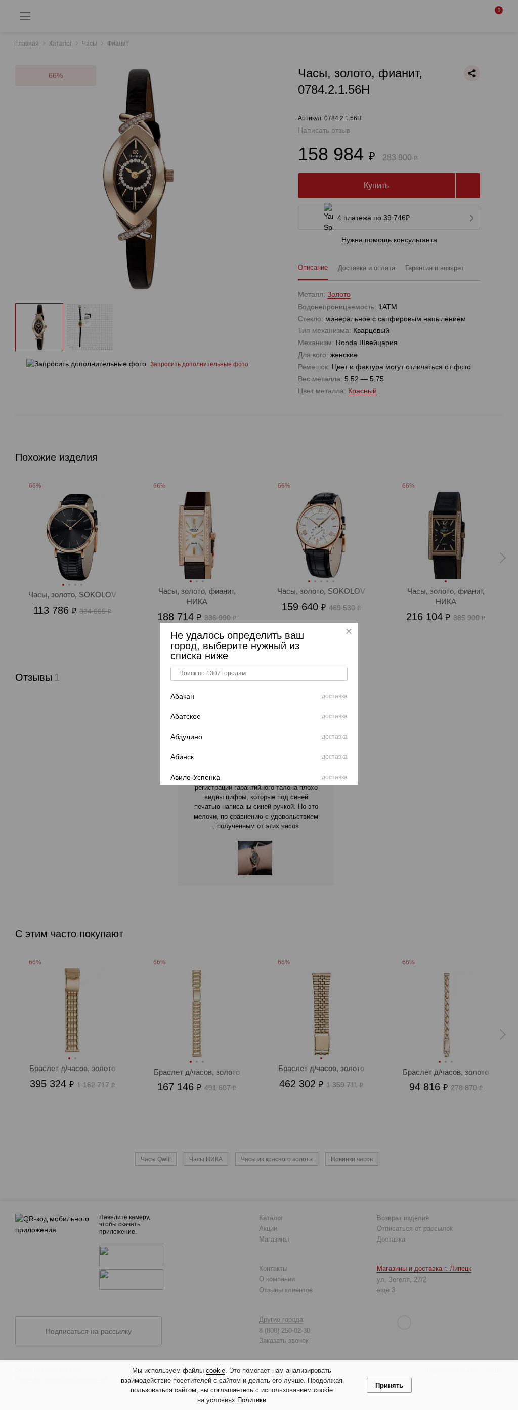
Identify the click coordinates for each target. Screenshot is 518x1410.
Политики (251, 1400)
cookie (215, 1370)
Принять (389, 1385)
